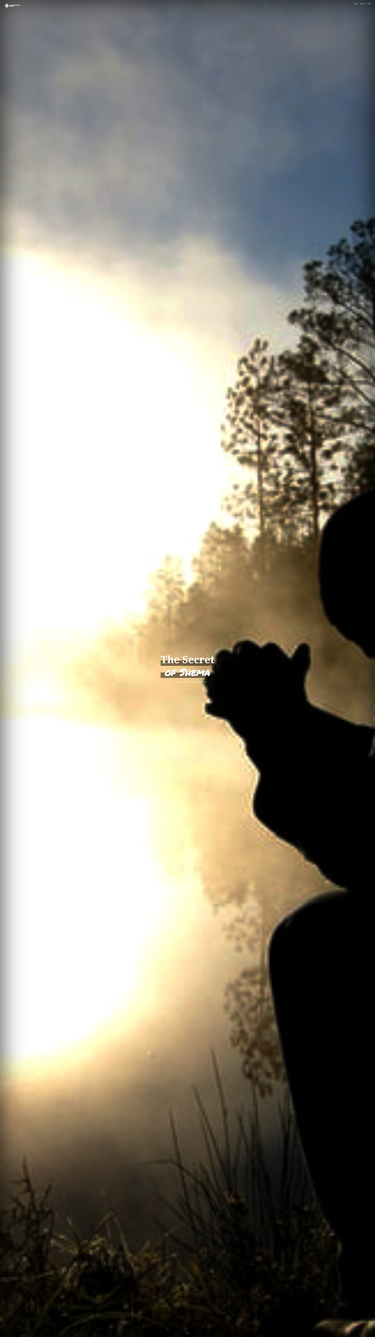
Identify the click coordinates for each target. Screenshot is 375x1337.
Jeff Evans (176, 682)
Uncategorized (185, 682)
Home (355, 3)
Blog (169, 682)
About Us (363, 3)
